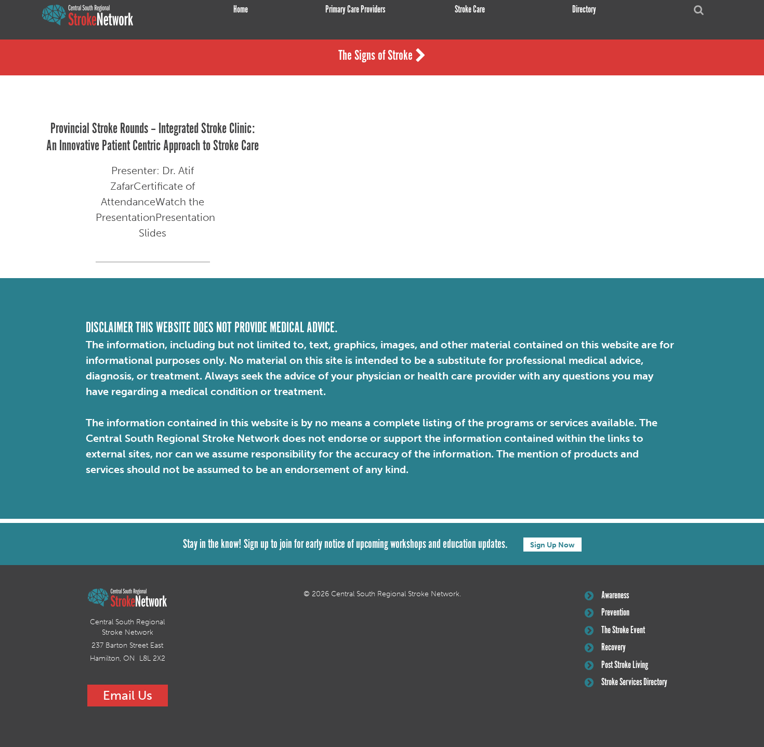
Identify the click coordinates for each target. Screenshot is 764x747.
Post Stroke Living (624, 665)
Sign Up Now (552, 545)
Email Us (127, 695)
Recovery (613, 647)
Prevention (615, 613)
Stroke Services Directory (634, 682)
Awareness (615, 595)
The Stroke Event (623, 630)
